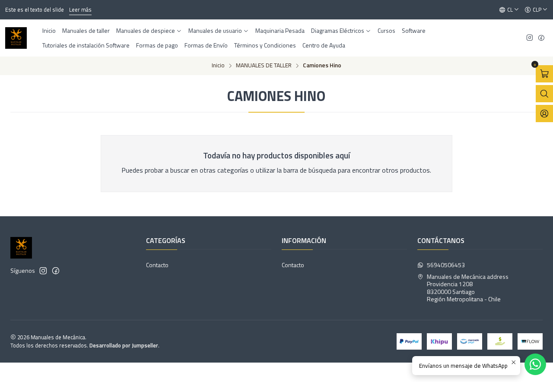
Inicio (218, 66)
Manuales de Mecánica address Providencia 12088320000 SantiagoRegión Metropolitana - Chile (468, 288)
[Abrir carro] (544, 73)
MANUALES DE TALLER (264, 66)
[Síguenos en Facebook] (541, 38)
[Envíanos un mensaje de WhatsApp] (535, 364)
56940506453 (446, 264)
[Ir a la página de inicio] (16, 38)
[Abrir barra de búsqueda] (544, 93)
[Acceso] (544, 113)
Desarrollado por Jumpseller (123, 345)
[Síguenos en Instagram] (530, 38)
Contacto (157, 264)
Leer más (80, 9)
